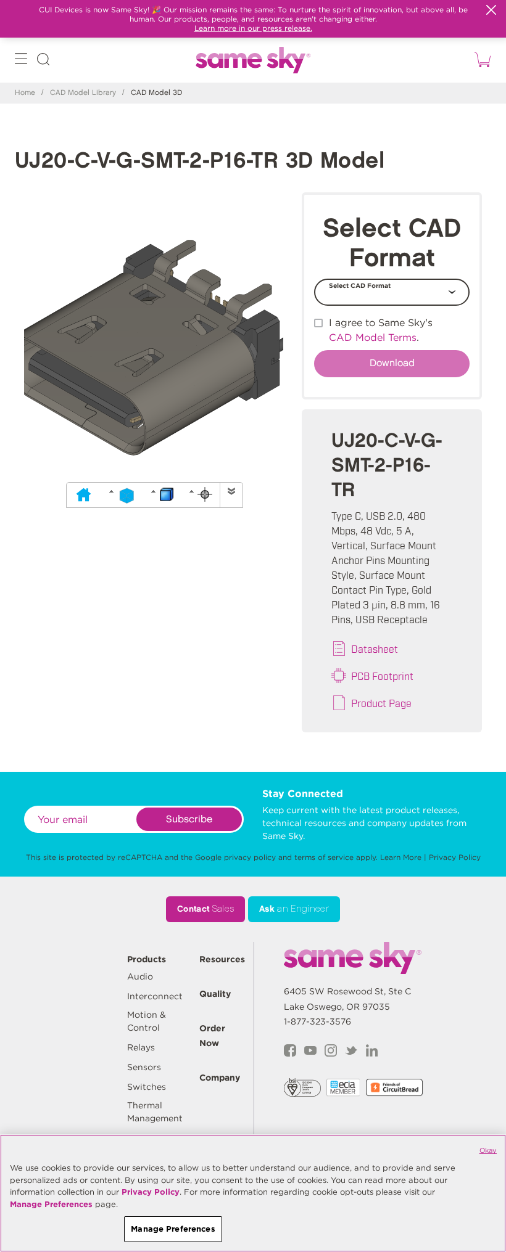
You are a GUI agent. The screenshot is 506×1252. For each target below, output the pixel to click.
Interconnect (155, 996)
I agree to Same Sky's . (381, 330)
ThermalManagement (155, 1111)
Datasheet (374, 648)
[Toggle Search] (43, 61)
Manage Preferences (51, 1204)
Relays (141, 1047)
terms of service (324, 857)
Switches (146, 1087)
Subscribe (189, 819)
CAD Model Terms (373, 337)
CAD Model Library (83, 92)
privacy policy (250, 857)
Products (146, 959)
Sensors (144, 1067)
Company (219, 1077)
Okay (488, 1150)
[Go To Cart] (480, 60)
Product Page (381, 703)
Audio (140, 976)
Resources (222, 959)
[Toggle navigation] (21, 61)
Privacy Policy (455, 857)
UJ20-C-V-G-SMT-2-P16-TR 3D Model (199, 161)
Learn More (400, 857)
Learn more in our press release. (253, 28)
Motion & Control (146, 1021)
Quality (215, 994)
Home (25, 92)
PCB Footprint (382, 675)
